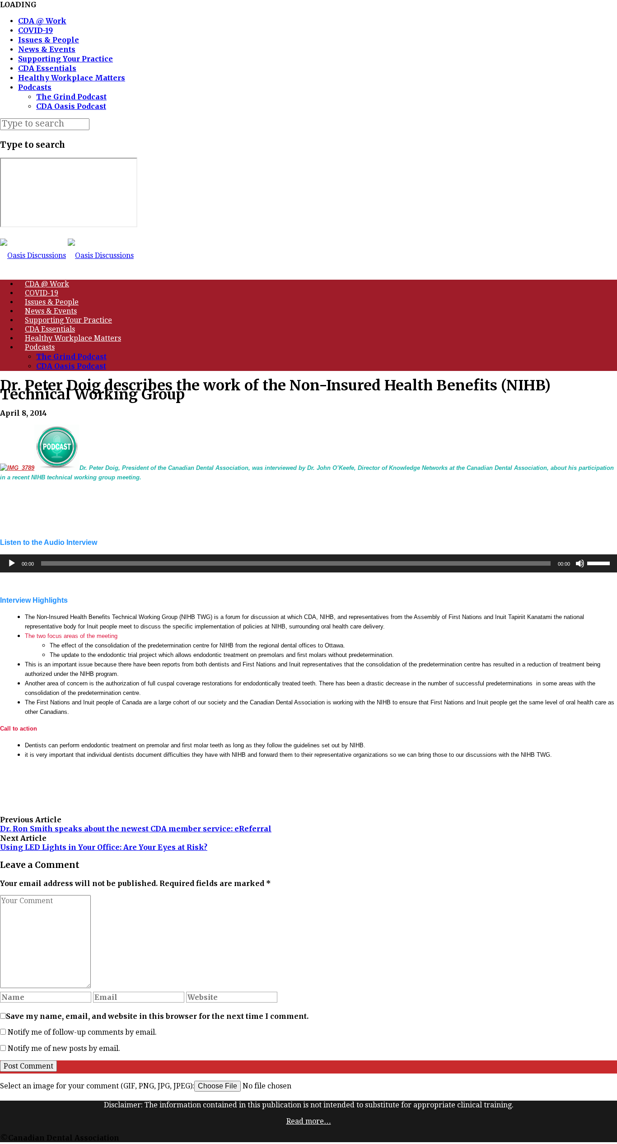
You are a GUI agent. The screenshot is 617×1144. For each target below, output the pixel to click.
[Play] (11, 563)
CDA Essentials (47, 68)
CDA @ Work (42, 20)
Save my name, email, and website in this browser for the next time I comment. (157, 1016)
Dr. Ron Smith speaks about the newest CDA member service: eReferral (135, 828)
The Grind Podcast (71, 96)
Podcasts (34, 87)
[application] (308, 563)
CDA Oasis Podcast (71, 106)
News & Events (46, 49)
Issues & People (48, 39)
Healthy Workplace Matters (71, 77)
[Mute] (579, 563)
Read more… (308, 1121)
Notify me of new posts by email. (64, 1048)
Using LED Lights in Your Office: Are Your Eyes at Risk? (103, 847)
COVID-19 (35, 30)
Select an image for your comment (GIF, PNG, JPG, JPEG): (97, 1086)
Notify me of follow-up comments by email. (82, 1032)
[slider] (599, 562)
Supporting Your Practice (65, 58)
